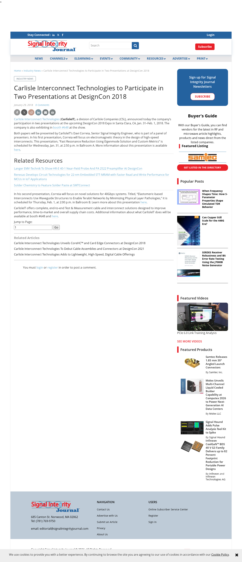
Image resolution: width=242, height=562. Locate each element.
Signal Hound (217, 437)
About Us (102, 534)
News (39, 58)
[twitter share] (24, 112)
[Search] (135, 45)
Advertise (180, 58)
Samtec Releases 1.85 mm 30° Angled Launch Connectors (216, 362)
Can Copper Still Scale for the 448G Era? (213, 220)
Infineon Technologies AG (215, 478)
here (17, 150)
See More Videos (189, 341)
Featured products (196, 349)
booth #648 (61, 127)
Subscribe (205, 47)
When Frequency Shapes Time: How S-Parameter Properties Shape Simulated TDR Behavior (215, 199)
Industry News (32, 70)
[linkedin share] (38, 112)
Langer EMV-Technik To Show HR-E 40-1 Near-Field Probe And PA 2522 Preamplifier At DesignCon (78, 168)
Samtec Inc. (216, 372)
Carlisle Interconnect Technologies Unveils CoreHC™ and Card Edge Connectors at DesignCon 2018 (79, 243)
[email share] (45, 112)
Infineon (214, 473)
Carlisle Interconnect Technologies (37, 119)
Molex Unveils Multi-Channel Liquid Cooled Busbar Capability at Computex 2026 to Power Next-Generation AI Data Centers (216, 394)
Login (211, 35)
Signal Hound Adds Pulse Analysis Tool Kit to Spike (216, 427)
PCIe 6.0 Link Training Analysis (197, 333)
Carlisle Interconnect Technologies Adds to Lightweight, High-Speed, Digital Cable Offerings (74, 254)
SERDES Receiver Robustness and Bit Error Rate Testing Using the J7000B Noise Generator (214, 259)
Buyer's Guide (202, 116)
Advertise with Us (107, 515)
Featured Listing (195, 146)
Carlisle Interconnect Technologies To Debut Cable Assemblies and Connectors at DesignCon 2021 (79, 249)
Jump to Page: (23, 222)
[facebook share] (17, 112)
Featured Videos (194, 298)
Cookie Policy (220, 555)
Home (17, 70)
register (52, 267)
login (39, 267)
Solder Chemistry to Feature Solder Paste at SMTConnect (52, 185)
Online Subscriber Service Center (168, 509)
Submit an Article (107, 522)
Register (153, 515)
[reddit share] (31, 112)
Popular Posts (192, 181)
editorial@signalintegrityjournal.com (64, 529)
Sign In (152, 522)
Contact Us (103, 509)
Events (105, 58)
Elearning (82, 58)
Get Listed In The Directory (202, 167)
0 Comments (42, 105)
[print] (52, 112)
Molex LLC (215, 413)
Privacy (101, 528)
